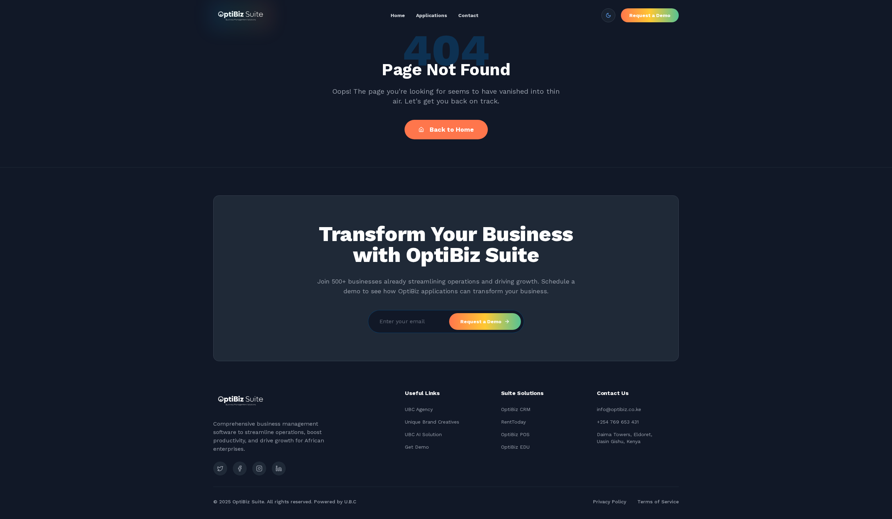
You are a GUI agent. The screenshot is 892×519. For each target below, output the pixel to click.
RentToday (513, 422)
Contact (468, 15)
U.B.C (350, 501)
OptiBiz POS (515, 434)
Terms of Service (658, 501)
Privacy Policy (609, 501)
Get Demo (417, 447)
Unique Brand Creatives (432, 422)
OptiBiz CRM (515, 409)
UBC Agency (419, 409)
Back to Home (452, 129)
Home (398, 15)
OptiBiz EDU (515, 447)
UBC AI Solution (423, 434)
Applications (431, 15)
